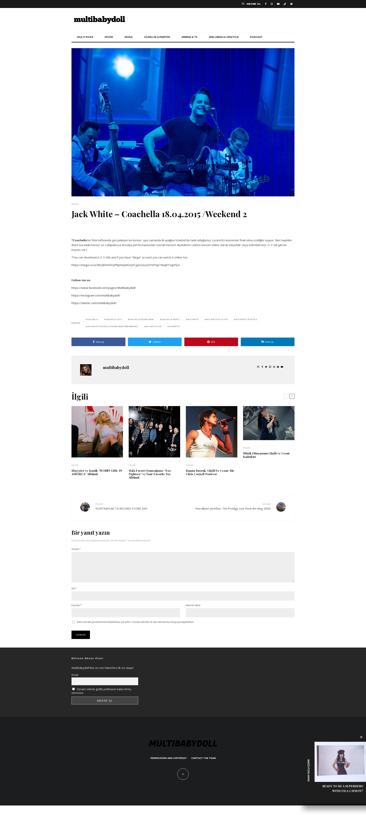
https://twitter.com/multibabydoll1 (94, 303)
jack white (193, 319)
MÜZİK (109, 37)
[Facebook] (266, 4)
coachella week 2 (170, 319)
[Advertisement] (116, 231)
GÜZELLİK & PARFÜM (157, 37)
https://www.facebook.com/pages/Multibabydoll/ (103, 288)
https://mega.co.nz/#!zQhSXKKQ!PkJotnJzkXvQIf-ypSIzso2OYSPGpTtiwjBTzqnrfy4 (125, 265)
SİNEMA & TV (189, 37)
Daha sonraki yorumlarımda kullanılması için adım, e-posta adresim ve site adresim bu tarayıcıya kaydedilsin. (135, 622)
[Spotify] (291, 4)
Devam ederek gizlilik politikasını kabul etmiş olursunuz (101, 691)
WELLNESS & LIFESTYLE (224, 37)
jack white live (153, 326)
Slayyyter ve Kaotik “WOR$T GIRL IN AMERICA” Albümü (96, 472)
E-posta (76, 605)
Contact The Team (203, 758)
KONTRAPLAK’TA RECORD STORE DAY (121, 506)
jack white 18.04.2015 (246, 319)
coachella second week (141, 319)
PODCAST (256, 37)
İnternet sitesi (193, 605)
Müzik (74, 203)
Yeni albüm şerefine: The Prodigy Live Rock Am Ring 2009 (232, 506)
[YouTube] (278, 4)
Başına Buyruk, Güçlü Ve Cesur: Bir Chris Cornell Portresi (210, 472)
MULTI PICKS (85, 37)
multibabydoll (116, 367)
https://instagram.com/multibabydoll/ (95, 295)
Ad (73, 588)
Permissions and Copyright (168, 758)
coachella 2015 (114, 319)
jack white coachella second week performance (112, 326)
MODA (128, 37)
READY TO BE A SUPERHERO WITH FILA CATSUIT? (342, 788)
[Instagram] (272, 4)
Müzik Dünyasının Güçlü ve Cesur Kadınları (266, 455)
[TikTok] (285, 4)
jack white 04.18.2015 (217, 319)
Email (74, 675)
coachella (92, 319)
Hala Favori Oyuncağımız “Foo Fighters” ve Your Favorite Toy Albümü (150, 474)
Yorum (76, 549)
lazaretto (174, 326)
